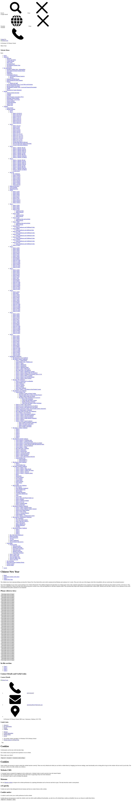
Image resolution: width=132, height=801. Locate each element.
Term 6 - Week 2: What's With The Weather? (27, 373)
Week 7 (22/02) (16, 183)
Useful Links (10, 103)
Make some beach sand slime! (26, 423)
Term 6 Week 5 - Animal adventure (24, 441)
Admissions (9, 73)
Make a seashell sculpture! (25, 425)
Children (6, 106)
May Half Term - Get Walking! (23, 370)
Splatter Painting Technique (28, 401)
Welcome (9, 58)
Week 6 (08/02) (16, 182)
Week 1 (18, 429)
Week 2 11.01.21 (17, 117)
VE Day (12, 539)
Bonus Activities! (14, 536)
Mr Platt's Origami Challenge (20, 466)
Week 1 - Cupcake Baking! (22, 513)
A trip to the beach (20, 522)
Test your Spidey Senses (22, 519)
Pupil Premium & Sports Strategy (15, 80)
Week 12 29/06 (16, 237)
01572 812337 (30, 693)
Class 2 (5, 667)
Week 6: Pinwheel (20, 504)
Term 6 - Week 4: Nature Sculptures (24, 416)
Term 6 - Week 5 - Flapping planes (24, 473)
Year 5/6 (12, 172)
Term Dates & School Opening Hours (16, 70)
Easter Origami (19, 481)
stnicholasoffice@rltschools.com (34, 704)
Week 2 (18, 430)
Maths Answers (19, 212)
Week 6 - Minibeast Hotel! (22, 367)
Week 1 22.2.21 (16, 125)
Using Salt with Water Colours (29, 400)
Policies (8, 81)
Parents (5, 91)
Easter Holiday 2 (23, 460)
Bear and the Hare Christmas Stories (15, 562)
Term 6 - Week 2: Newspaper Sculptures (25, 414)
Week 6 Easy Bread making (22, 510)
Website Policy (7, 734)
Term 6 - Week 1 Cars (21, 467)
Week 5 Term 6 (16, 202)
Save (14, 799)
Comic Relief (10, 107)
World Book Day (14, 189)
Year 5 (11, 312)
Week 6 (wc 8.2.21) (17, 140)
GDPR (8, 88)
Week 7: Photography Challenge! (24, 410)
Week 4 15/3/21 (16, 129)
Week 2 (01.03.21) (17, 114)
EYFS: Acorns (13, 544)
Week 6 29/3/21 (16, 132)
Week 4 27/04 (16, 195)
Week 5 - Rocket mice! (21, 451)
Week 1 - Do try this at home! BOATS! (25, 456)
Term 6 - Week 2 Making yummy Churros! (26, 508)
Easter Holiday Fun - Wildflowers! (24, 362)
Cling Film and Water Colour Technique (31, 403)
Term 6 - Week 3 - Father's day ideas (25, 470)
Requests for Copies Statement (14, 90)
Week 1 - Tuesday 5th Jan (19, 160)
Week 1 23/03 (16, 191)
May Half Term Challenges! (16, 535)
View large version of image (8, 594)
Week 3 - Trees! (20, 363)
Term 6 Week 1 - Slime (21, 447)
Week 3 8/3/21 (16, 128)
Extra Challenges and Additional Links (25, 227)
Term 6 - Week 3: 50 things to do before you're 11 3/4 (29, 374)
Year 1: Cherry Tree (14, 554)
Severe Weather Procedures (13, 86)
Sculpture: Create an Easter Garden (27, 393)
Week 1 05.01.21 (17, 116)
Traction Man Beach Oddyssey (20, 142)
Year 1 (11, 112)
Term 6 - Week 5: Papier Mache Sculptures (26, 418)
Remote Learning (11, 109)
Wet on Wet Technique (27, 399)
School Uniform (11, 101)
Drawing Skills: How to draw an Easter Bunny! (30, 395)
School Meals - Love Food (13, 99)
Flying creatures (20, 477)
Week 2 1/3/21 (16, 127)
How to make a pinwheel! (25, 426)
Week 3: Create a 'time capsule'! (23, 404)
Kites (17, 495)
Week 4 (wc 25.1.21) (18, 138)
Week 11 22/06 (16, 234)
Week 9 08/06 (16, 228)
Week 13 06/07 (16, 239)
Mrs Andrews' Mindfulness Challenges (22, 517)
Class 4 (5, 670)
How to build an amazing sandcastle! (28, 422)
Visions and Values (11, 59)
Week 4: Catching (20, 385)
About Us (6, 57)
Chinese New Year (8, 579)
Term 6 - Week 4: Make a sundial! (24, 375)
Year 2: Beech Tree (14, 555)
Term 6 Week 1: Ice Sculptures (23, 412)
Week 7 (18, 437)
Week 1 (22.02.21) (17, 113)
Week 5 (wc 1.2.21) (17, 139)
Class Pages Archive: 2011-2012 (11, 576)
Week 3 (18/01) (16, 178)
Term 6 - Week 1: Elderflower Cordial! (25, 371)
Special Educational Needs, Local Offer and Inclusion (20, 84)
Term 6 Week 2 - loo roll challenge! (24, 445)
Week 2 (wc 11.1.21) (18, 135)
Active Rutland (13, 187)
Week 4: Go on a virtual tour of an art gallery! (27, 405)
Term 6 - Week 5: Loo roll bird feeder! (25, 377)
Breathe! (18, 526)
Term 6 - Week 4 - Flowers (22, 471)
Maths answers (19, 216)
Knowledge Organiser (18, 548)
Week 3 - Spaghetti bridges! (22, 454)
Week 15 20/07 (16, 245)
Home (5, 55)
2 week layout (16, 171)
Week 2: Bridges (20, 499)
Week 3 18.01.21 (17, 118)
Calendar (9, 94)
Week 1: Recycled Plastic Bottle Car (24, 497)
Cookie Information (8, 733)
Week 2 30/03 (16, 193)
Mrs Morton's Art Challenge (19, 390)
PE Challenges (16, 173)
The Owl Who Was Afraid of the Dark (22, 143)
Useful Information (11, 102)
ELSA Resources (14, 537)
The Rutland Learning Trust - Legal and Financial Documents (22, 87)
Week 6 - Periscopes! (21, 449)
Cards (17, 484)
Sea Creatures (19, 478)
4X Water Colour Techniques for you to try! (29, 397)
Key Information (8, 68)
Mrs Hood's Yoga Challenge (19, 462)
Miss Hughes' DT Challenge (20, 485)
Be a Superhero (19, 518)
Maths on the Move (14, 186)
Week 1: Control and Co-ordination (24, 381)
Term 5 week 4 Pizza (21, 511)
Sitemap (6, 731)
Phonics (12, 77)
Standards (9, 72)
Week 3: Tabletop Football (22, 500)
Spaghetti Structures (21, 492)
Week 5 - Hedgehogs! (21, 366)
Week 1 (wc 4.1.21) (17, 134)
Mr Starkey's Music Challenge (20, 427)
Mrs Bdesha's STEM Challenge (20, 438)
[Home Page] (4, 40)
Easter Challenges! (14, 540)
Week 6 (18, 436)
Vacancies (9, 66)
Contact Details (10, 61)
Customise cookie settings (19, 758)
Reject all (3, 758)
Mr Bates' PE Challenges (19, 379)
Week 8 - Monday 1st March (20, 157)
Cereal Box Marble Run (22, 493)
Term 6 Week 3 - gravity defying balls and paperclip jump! (30, 444)
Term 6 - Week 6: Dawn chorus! (23, 378)
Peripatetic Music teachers (13, 98)
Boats (17, 474)
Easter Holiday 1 (23, 459)
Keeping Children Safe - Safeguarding (16, 69)
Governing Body (11, 64)
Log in (5, 568)
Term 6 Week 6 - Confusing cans (24, 440)
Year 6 (11, 334)
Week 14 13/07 (16, 242)
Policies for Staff (14, 83)
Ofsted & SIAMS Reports (13, 79)
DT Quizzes (19, 487)
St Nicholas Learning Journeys (17, 76)
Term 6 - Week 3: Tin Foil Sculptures (25, 415)
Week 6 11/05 (16, 198)
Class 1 (5, 578)
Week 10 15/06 (16, 231)
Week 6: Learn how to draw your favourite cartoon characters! (31, 408)
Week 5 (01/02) (16, 180)
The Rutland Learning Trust (13, 65)
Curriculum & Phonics (12, 75)
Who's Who (9, 62)
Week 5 (18, 434)
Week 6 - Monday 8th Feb (19, 154)
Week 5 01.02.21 (17, 121)
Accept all (9, 758)
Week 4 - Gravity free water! (23, 452)
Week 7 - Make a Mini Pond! (23, 368)
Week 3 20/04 (16, 194)
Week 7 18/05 (16, 221)
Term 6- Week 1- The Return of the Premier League (28, 389)
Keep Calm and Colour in (22, 521)
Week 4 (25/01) (16, 179)
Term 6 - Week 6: (20, 419)
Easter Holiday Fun (20, 382)
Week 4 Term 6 (16, 201)
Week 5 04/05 (16, 213)
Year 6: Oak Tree (14, 559)
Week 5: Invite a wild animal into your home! (27, 407)
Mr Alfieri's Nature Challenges (20, 359)
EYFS (11, 110)
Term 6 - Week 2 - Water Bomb (23, 469)
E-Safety (9, 95)
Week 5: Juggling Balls (21, 503)
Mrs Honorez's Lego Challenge (20, 357)
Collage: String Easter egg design (27, 396)
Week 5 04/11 (16, 197)
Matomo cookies (8, 782)
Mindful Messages (20, 525)
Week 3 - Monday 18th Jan (19, 150)
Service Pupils (10, 565)
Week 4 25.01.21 (17, 120)
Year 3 (11, 146)
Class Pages (9, 543)
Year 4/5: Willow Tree (15, 558)
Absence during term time (13, 92)
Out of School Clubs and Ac (16, 541)
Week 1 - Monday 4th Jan (19, 147)
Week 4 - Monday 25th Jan (19, 151)
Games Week (19, 480)
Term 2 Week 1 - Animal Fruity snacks (25, 515)
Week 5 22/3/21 (16, 131)
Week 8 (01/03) (16, 184)
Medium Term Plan (17, 547)
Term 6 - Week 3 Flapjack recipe (24, 507)
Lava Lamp (18, 496)
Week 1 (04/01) (16, 175)
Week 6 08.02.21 (17, 123)
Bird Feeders (19, 491)
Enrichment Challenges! (15, 356)
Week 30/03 (16, 293)
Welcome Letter (16, 546)
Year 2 (11, 124)
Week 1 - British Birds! (21, 360)
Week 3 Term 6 (16, 199)
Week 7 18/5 (16, 278)
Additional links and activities (23, 219)
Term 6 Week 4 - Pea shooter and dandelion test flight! (29, 443)
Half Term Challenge (21, 388)
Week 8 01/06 (16, 226)
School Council (10, 563)
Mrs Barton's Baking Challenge (20, 506)
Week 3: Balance (20, 384)
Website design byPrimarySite (11, 740)
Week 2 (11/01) (16, 176)
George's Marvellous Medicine (20, 145)
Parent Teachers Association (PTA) (15, 97)
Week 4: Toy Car (20, 502)
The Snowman (10, 561)
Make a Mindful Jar (20, 524)
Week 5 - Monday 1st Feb (19, 153)
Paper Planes (19, 482)
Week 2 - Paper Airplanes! (22, 455)
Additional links (20, 210)
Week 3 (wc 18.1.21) (18, 136)
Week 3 (18, 432)
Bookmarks (18, 476)
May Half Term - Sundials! (22, 448)
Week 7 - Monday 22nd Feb (19, 156)
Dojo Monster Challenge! (22, 488)
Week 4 (18, 433)
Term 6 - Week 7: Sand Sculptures (24, 421)
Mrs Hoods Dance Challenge (20, 528)
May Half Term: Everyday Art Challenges (26, 411)
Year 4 (11, 158)
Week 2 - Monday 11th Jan (19, 149)
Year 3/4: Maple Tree (15, 557)
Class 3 (5, 669)
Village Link (10, 105)
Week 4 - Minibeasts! (21, 364)
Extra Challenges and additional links (25, 230)
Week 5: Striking (20, 386)
